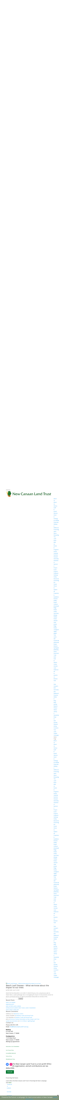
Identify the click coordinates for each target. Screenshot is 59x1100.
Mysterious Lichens (18, 1013)
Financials (56, 522)
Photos (55, 708)
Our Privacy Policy (10, 1050)
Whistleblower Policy (10, 1059)
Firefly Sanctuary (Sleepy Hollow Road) (56, 615)
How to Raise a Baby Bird (12, 1009)
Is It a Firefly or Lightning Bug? (27, 1021)
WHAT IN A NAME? (10, 1002)
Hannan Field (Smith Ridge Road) (55, 624)
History (55, 506)
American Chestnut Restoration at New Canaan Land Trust (24, 1019)
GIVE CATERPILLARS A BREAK (13, 1006)
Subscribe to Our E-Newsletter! (12, 1046)
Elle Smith (9, 990)
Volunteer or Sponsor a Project (56, 564)
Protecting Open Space (56, 531)
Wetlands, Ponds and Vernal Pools (24, 1015)
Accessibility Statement (11, 1053)
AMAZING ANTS (10, 1004)
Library (55, 711)
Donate (55, 722)
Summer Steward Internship (56, 556)
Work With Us (55, 542)
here (10, 1082)
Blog (55, 702)
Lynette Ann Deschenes (12, 1021)
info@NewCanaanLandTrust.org (19, 1027)
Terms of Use (9, 1056)
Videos (55, 709)
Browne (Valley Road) (56, 600)
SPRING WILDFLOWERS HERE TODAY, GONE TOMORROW (20, 1008)
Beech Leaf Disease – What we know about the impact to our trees (27, 986)
